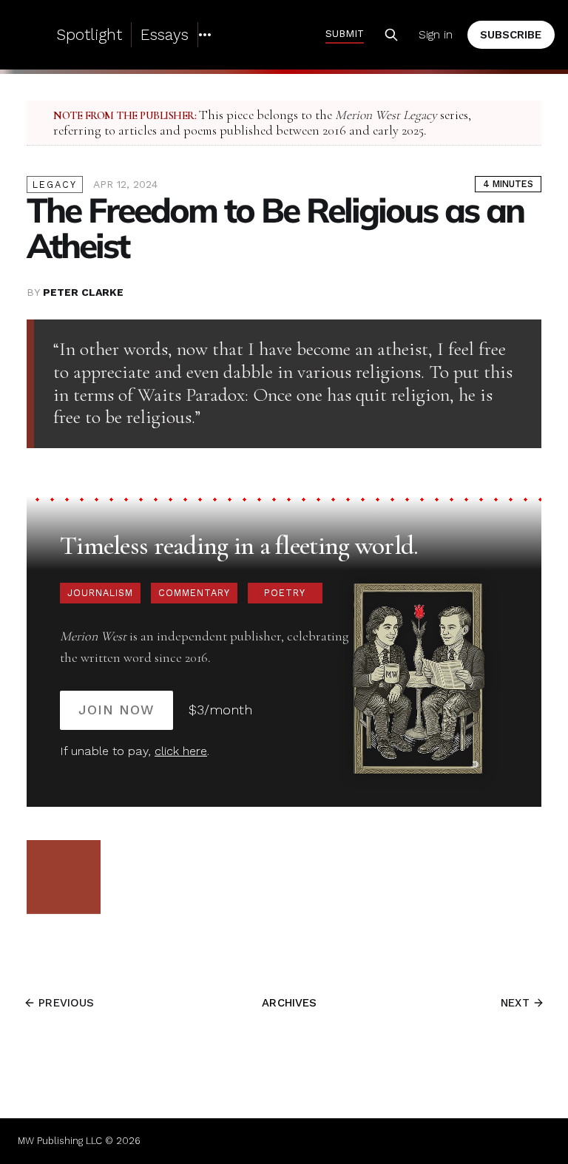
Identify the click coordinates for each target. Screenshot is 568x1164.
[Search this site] (391, 35)
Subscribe (510, 34)
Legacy (55, 184)
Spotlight (89, 34)
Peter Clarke (83, 292)
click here (181, 751)
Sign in (436, 34)
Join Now (116, 709)
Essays (165, 34)
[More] (205, 35)
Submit (344, 33)
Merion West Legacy (386, 115)
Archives (289, 1002)
